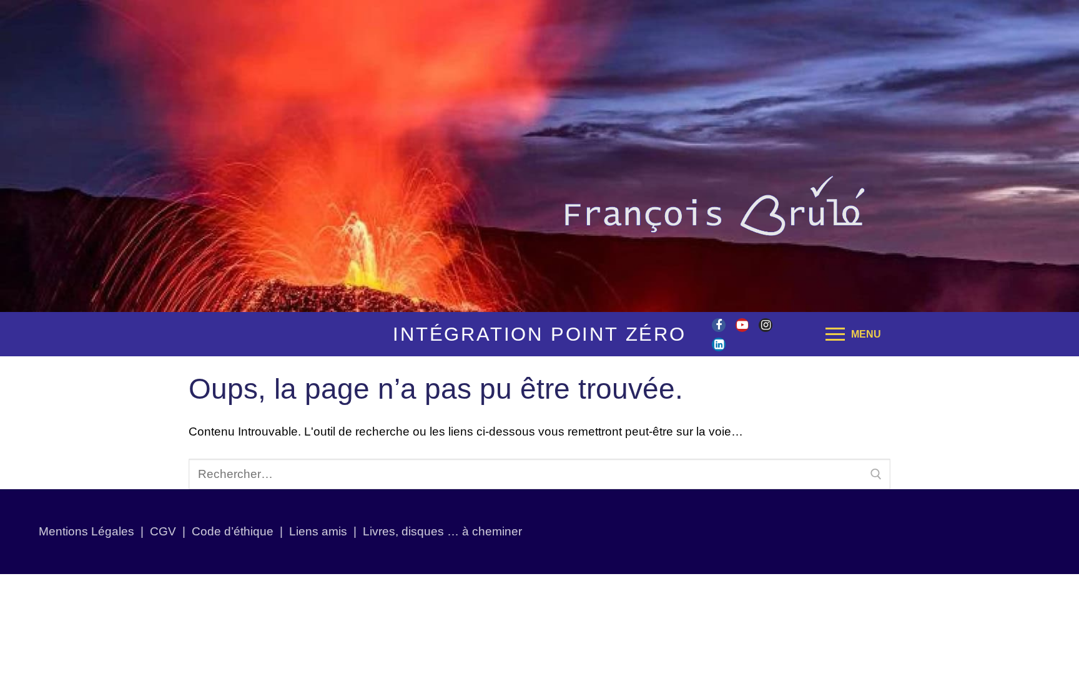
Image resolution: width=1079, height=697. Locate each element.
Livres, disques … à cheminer (442, 531)
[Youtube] (742, 325)
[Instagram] (765, 325)
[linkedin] (719, 344)
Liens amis (318, 531)
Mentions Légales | (94, 531)
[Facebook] (719, 325)
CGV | (167, 531)
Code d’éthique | (240, 531)
